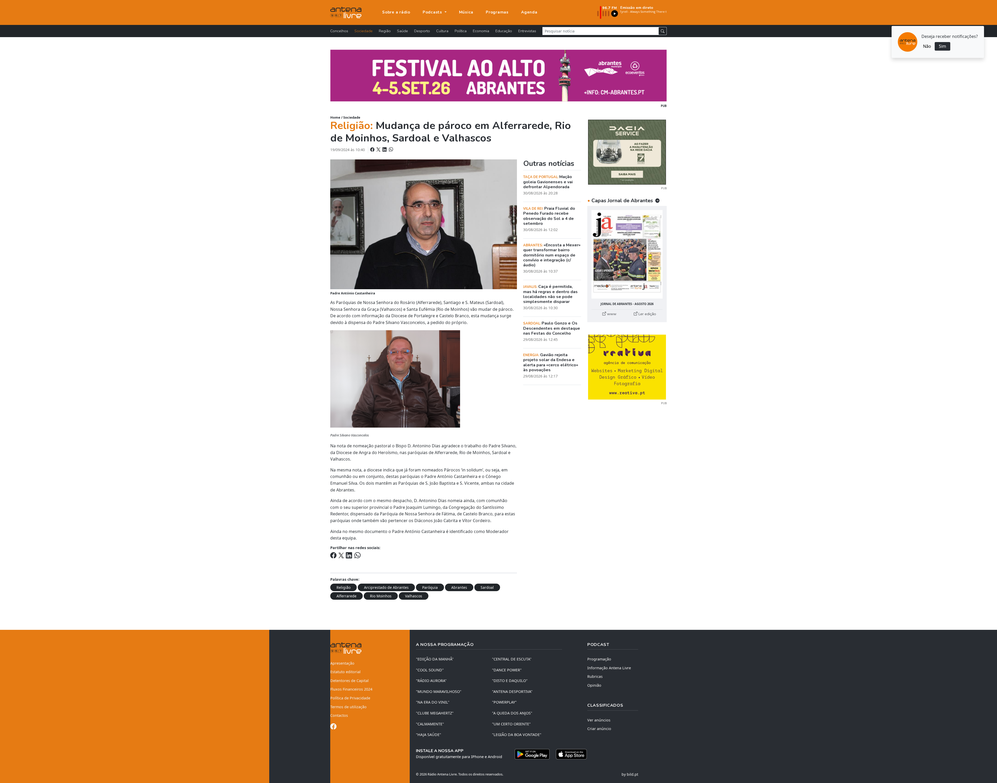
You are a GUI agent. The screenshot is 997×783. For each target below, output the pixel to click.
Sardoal (487, 587)
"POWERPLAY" (504, 702)
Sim (942, 46)
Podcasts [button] (433, 12)
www (611, 313)
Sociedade (363, 30)
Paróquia (430, 587)
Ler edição (646, 313)
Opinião (594, 685)
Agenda (529, 12)
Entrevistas (527, 30)
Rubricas (595, 676)
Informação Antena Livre (609, 667)
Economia (481, 30)
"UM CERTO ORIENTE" (511, 723)
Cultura (442, 30)
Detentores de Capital (349, 680)
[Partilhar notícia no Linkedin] (385, 149)
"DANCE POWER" (507, 669)
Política (461, 30)
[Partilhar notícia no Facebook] (372, 149)
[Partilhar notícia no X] (378, 149)
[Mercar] (627, 151)
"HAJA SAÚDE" (428, 734)
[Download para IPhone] (571, 754)
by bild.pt (630, 774)
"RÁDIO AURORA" (431, 680)
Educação (503, 30)
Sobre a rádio (396, 12)
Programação (599, 659)
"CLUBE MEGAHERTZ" (435, 713)
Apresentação (342, 663)
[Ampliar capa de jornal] (627, 254)
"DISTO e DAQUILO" (510, 680)
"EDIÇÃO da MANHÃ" (435, 659)
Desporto (422, 30)
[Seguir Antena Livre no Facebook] (333, 727)
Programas (497, 12)
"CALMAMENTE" (430, 723)
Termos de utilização (348, 706)
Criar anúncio (599, 728)
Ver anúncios (598, 720)
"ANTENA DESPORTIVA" (512, 691)
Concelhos (339, 30)
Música (466, 12)
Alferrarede (346, 595)
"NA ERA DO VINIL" (432, 702)
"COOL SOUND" (430, 669)
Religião (343, 587)
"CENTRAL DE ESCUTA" (511, 659)
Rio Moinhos (381, 595)
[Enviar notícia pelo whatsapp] (390, 149)
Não (927, 46)
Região (385, 30)
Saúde (402, 30)
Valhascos (413, 595)
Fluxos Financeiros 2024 (351, 689)
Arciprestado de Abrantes (386, 587)
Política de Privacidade (350, 698)
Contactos (339, 715)
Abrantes (459, 587)
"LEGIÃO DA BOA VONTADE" (516, 734)
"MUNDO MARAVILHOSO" (438, 691)
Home (335, 117)
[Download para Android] (532, 754)
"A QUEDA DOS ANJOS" (512, 713)
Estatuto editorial (345, 671)
